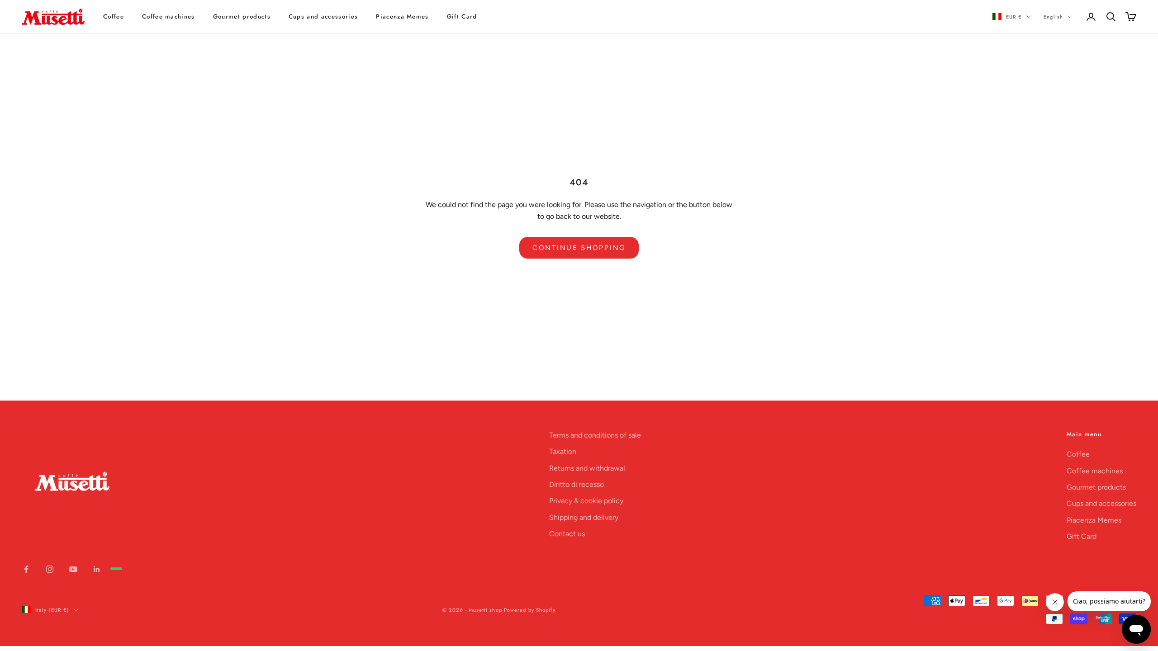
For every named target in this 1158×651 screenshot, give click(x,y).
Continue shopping (579, 248)
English (1053, 16)
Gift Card (462, 16)
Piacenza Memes (402, 16)
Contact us (567, 533)
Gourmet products (242, 16)
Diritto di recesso (576, 484)
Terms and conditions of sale (595, 435)
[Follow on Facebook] (26, 569)
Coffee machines (168, 16)
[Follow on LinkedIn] (96, 569)
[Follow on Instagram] (49, 569)
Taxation (562, 451)
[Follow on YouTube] (73, 569)
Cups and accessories (323, 16)
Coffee (113, 16)
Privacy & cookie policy (586, 500)
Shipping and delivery (583, 517)
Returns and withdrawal (587, 468)
